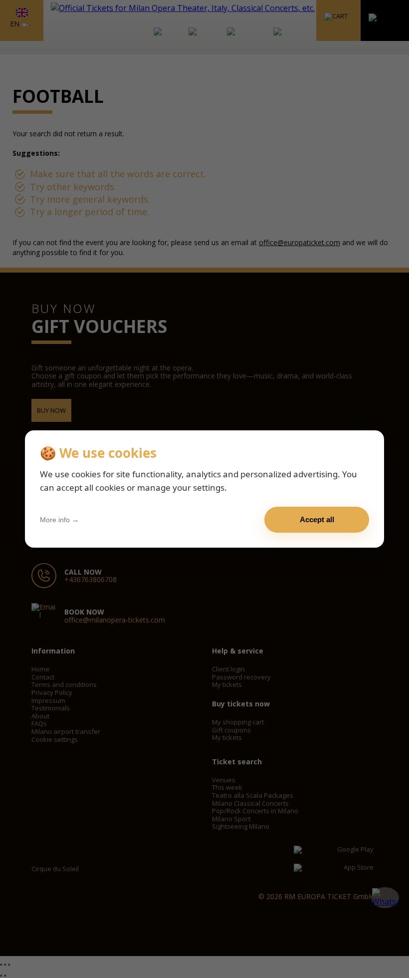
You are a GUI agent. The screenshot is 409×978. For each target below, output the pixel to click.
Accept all (317, 519)
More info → (59, 519)
